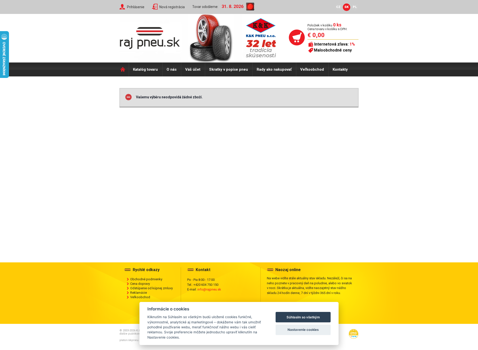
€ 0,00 (316, 35)
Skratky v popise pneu (228, 69)
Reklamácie (138, 292)
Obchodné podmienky (146, 279)
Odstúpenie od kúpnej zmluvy (151, 288)
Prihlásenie (135, 7)
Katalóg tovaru (145, 69)
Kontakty (340, 69)
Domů (124, 69)
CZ (338, 7)
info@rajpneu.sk (209, 289)
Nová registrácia (172, 7)
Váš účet (192, 69)
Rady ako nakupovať (274, 69)
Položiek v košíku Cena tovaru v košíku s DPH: (327, 27)
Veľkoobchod (312, 69)
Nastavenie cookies (303, 330)
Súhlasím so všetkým (303, 317)
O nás (172, 69)
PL (355, 7)
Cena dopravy (140, 284)
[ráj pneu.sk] (152, 36)
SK (346, 7)
